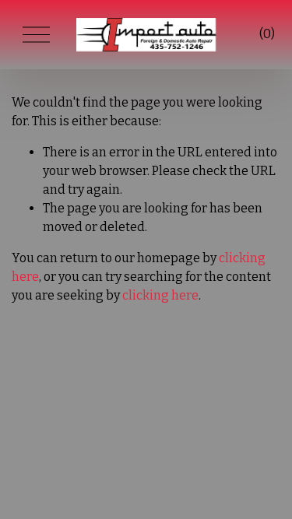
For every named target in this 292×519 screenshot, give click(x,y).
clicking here (160, 295)
